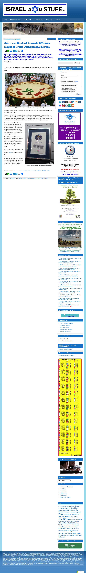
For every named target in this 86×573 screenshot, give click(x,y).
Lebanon (11, 152)
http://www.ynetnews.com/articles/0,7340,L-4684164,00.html (35, 170)
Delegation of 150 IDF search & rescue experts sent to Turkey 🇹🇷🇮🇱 (68, 305)
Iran (68, 519)
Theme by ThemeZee (79, 564)
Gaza (60, 514)
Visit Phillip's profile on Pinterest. (66, 355)
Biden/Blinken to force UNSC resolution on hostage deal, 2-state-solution (69, 262)
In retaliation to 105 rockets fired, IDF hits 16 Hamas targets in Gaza (69, 295)
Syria (65, 533)
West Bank (71, 535)
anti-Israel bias (68, 506)
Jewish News (63, 491)
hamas (61, 516)
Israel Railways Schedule (66, 329)
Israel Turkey (76, 521)
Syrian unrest (72, 533)
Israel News (12, 178)
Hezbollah (69, 517)
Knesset (64, 525)
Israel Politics (70, 521)
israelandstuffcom (8, 39)
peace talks (61, 533)
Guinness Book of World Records (27, 178)
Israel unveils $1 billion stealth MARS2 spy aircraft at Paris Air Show (69, 282)
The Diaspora (63, 495)
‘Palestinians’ (39, 19)
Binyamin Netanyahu (71, 512)
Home (5, 19)
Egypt (77, 512)
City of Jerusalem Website (66, 323)
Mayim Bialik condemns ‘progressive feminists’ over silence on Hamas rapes (68, 275)
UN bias (66, 535)
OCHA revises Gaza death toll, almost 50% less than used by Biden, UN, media (69, 265)
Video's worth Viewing (65, 497)
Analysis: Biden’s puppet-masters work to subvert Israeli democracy (69, 302)
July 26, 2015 (17, 39)
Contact (57, 19)
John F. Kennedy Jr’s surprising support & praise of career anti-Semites (69, 285)
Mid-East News (63, 493)
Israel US (62, 523)
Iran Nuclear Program (74, 519)
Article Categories (15, 19)
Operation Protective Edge (70, 526)
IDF (64, 519)
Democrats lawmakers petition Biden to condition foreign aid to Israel (68, 299)
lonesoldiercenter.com (70, 247)
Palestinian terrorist (67, 531)
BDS (69, 510)
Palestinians (68, 530)
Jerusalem (70, 523)
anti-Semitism (72, 508)
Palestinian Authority (65, 528)
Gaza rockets (67, 514)
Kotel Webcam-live (64, 338)
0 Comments (51, 39)
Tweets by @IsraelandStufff (65, 349)
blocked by (70, 545)
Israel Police (64, 521)
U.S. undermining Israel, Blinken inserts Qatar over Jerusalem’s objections (69, 269)
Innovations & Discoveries (66, 486)
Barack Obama (62, 510)
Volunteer (49, 19)
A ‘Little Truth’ (28, 19)
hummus (38, 178)
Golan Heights (75, 514)
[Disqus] (29, 203)
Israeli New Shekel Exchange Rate (70, 315)
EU (80, 512)
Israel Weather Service (65, 331)
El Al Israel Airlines (64, 327)
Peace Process (75, 532)
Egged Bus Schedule (65, 325)
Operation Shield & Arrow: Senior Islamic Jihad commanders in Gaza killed (69, 292)
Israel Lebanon (44, 178)
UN (63, 535)
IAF (75, 516)
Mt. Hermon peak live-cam (66, 341)
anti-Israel (61, 506)
